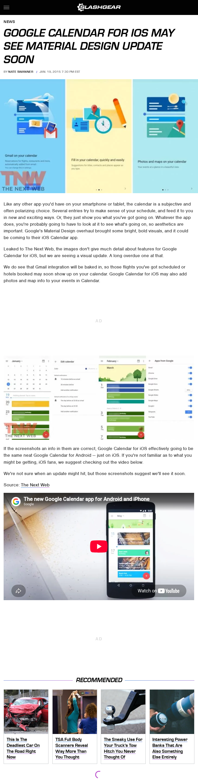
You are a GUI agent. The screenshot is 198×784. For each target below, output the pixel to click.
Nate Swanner (20, 72)
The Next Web (35, 485)
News (9, 22)
